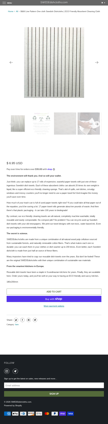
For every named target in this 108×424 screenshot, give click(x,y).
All (17, 11)
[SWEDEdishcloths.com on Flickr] (11, 371)
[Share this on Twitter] (15, 320)
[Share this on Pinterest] (28, 320)
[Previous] (11, 62)
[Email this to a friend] (34, 320)
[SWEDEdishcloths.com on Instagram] (7, 371)
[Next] (97, 62)
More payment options (54, 306)
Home (10, 11)
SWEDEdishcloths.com (21, 402)
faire (17, 324)
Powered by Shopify (13, 405)
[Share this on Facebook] (22, 320)
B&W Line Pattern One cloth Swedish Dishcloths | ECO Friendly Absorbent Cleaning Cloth (51, 148)
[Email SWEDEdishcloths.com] (16, 371)
